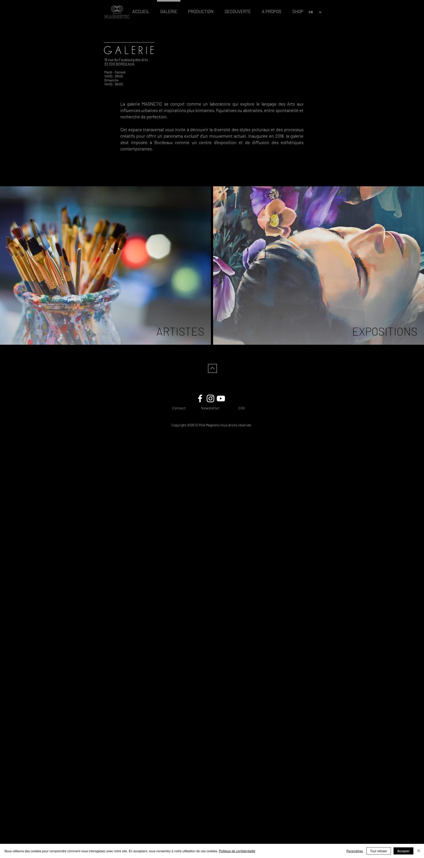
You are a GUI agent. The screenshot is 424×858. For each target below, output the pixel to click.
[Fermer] (418, 850)
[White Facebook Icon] (200, 398)
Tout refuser (378, 851)
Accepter (403, 851)
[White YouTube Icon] (221, 398)
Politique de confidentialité (237, 851)
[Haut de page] (212, 368)
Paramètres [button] (354, 851)
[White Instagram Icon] (210, 398)
